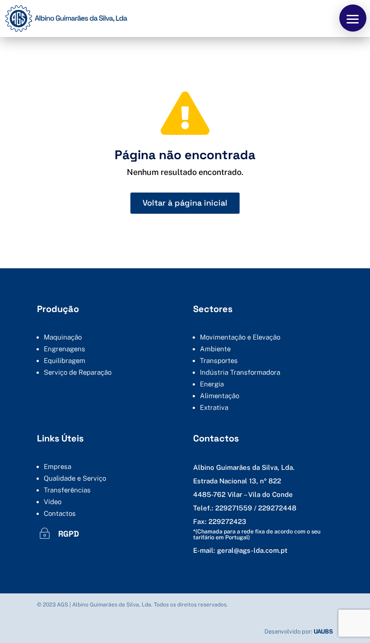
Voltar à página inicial (185, 202)
